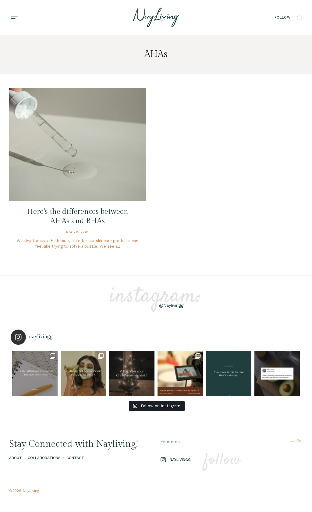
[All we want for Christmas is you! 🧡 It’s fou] (131, 373)
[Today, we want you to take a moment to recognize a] (228, 373)
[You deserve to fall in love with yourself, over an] (35, 373)
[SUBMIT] (294, 442)
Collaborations (44, 458)
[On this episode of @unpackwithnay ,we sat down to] (180, 373)
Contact (75, 458)
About (15, 458)
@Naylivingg (171, 305)
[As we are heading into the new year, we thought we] (83, 373)
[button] (14, 17)
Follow (283, 17)
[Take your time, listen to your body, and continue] (277, 373)
